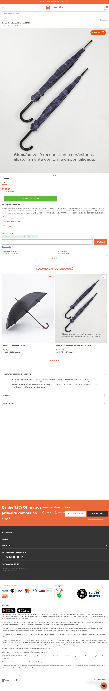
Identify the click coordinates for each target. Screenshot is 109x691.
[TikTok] (18, 557)
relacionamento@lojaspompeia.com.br (15, 619)
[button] (98, 32)
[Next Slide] (107, 2)
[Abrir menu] (3, 8)
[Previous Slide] (1, 2)
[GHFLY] (16, 680)
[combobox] (54, 13)
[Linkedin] (22, 557)
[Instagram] (10, 557)
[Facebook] (3, 557)
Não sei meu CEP (6, 246)
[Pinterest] (7, 557)
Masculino (61, 512)
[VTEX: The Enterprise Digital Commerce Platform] (5, 680)
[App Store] (24, 610)
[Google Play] (9, 610)
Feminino (49, 512)
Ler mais (95, 383)
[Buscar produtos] (104, 13)
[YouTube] (14, 557)
